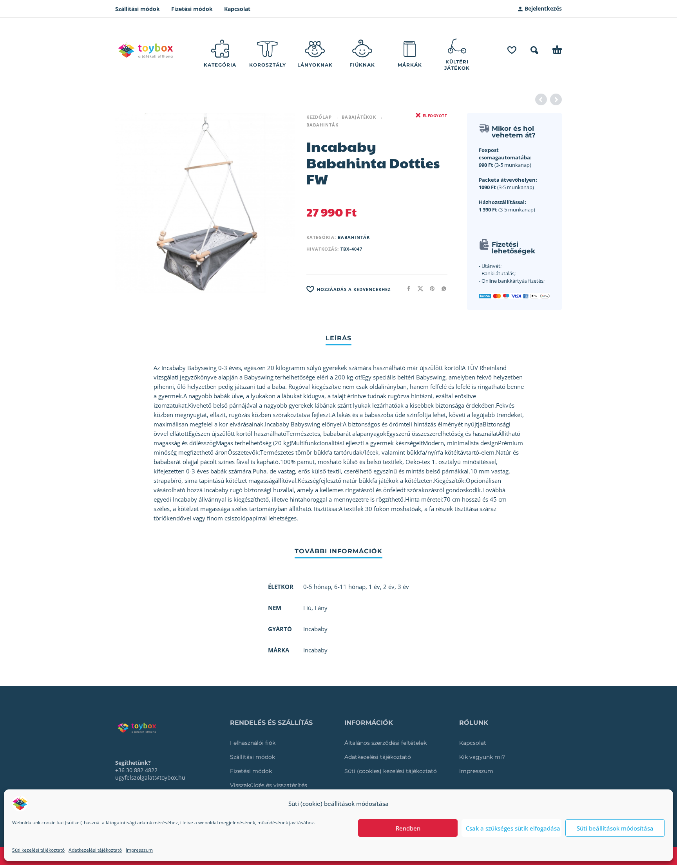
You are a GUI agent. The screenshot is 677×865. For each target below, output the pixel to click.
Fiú (307, 608)
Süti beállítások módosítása (615, 828)
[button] (534, 50)
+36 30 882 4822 (136, 770)
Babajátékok (359, 117)
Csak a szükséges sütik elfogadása (513, 828)
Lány (321, 608)
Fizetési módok (192, 9)
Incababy (315, 650)
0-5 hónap (317, 587)
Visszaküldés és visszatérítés (268, 785)
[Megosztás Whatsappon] (441, 288)
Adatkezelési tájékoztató (95, 850)
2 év (389, 587)
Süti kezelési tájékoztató (38, 850)
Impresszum (139, 850)
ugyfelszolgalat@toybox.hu (150, 777)
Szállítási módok (137, 9)
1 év (374, 587)
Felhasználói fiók (252, 742)
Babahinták (322, 125)
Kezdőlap (319, 117)
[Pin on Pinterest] (430, 288)
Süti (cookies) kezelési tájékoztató (390, 771)
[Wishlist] (511, 50)
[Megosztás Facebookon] (406, 288)
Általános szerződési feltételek (385, 742)
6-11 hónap (350, 587)
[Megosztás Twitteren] (418, 288)
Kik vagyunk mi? (482, 756)
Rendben (408, 828)
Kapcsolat (237, 9)
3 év (403, 587)
